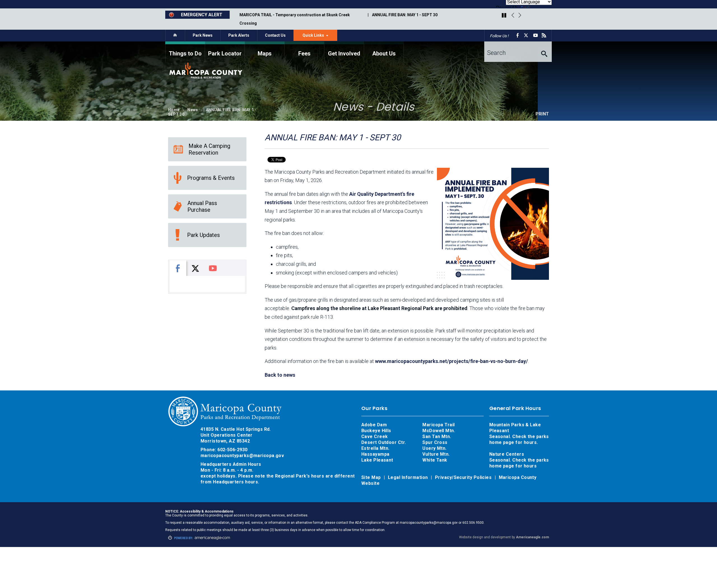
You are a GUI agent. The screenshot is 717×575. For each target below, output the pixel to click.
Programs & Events (211, 177)
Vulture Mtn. (436, 454)
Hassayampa (376, 454)
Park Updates (203, 235)
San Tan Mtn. (436, 436)
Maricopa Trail (438, 424)
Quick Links (319, 37)
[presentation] (178, 268)
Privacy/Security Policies (464, 477)
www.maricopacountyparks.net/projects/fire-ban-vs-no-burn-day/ (451, 361)
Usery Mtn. (434, 448)
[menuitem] (185, 51)
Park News (203, 35)
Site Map (371, 477)
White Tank (434, 460)
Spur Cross (435, 442)
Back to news (280, 375)
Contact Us (275, 35)
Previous (513, 15)
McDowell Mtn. (438, 430)
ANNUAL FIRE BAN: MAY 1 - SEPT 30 (404, 15)
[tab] (178, 268)
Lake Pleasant (377, 460)
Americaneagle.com (532, 537)
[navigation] (358, 51)
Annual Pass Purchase (202, 206)
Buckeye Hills (376, 430)
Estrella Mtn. (375, 448)
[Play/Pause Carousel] (504, 15)
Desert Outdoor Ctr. (383, 442)
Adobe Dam (374, 424)
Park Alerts (238, 35)
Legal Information (408, 477)
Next (520, 15)
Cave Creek (374, 436)
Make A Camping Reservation (209, 149)
